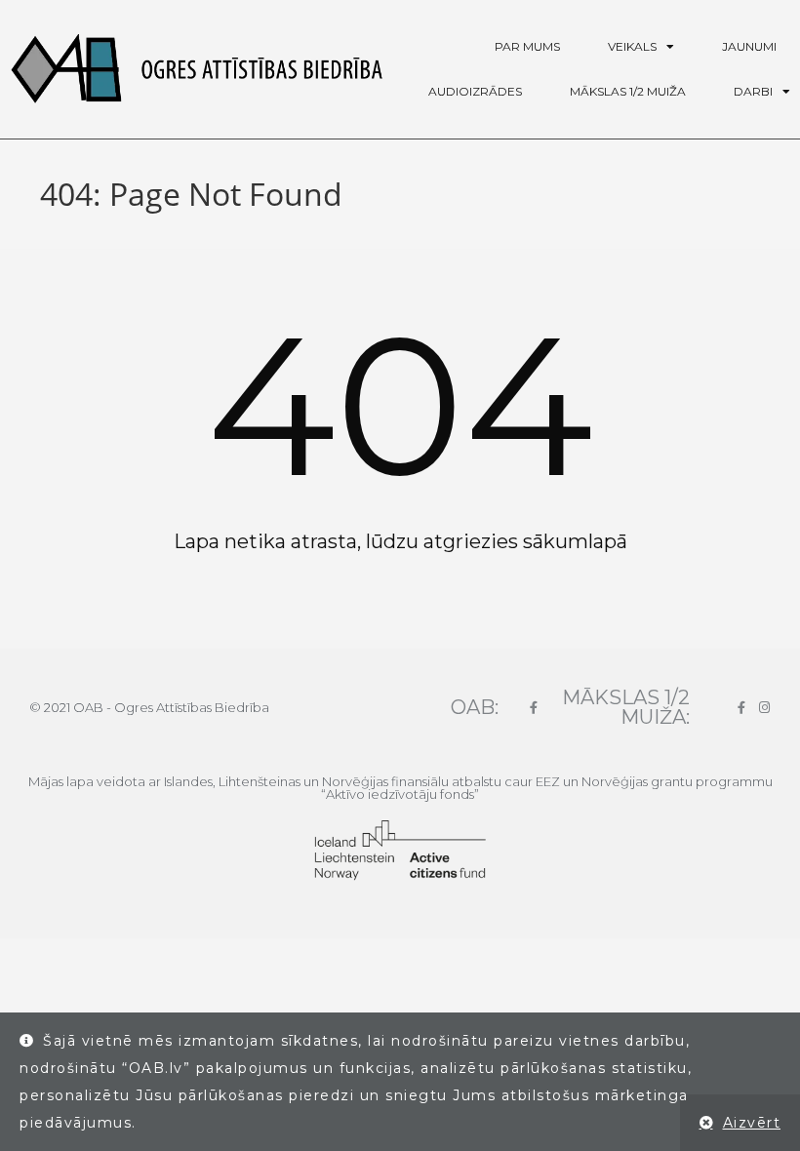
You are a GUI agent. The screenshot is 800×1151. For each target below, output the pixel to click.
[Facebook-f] (533, 707)
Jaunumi (749, 46)
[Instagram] (764, 707)
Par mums (527, 46)
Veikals (632, 46)
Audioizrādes (475, 91)
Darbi (753, 91)
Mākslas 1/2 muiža (628, 91)
